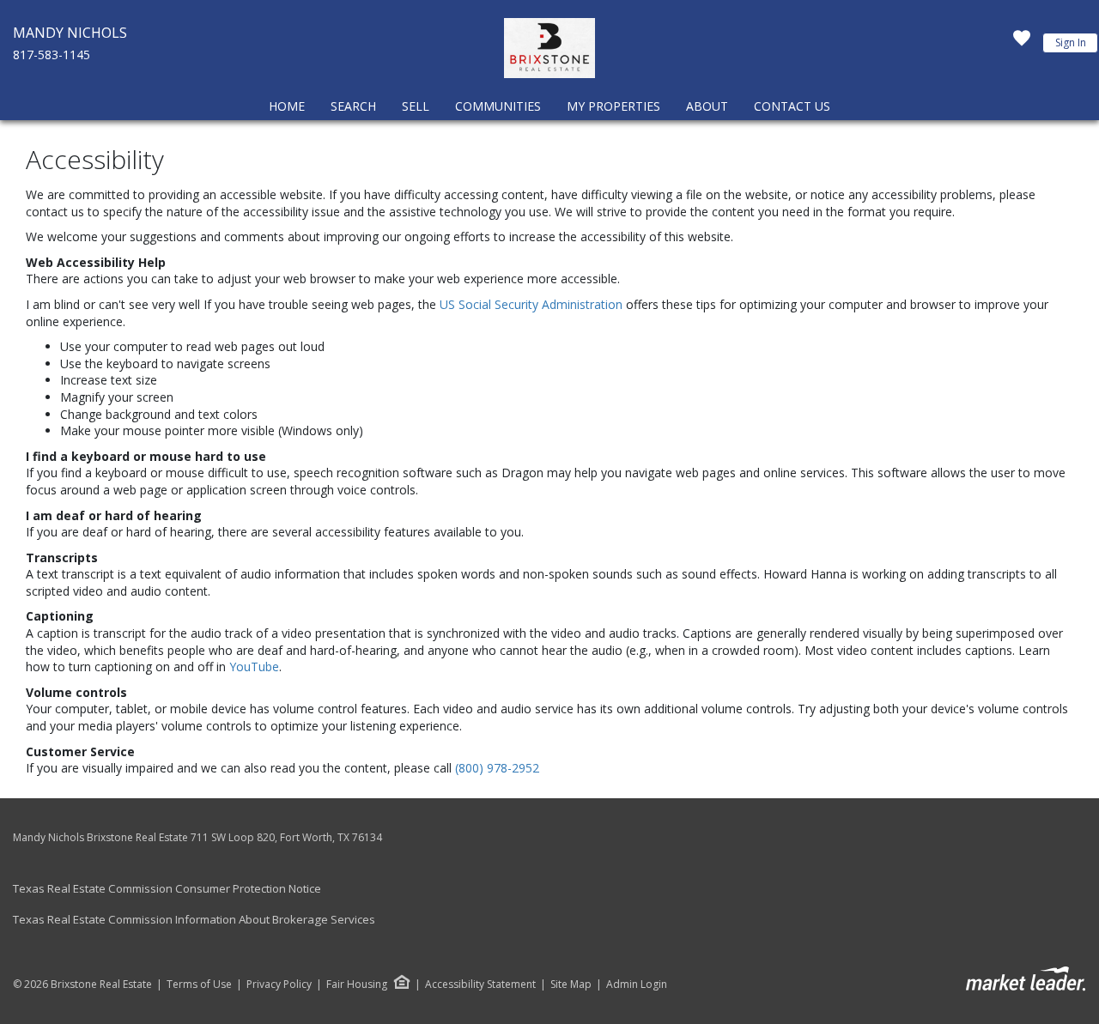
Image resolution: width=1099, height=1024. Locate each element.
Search (353, 106)
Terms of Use (199, 984)
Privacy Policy (279, 984)
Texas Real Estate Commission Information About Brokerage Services (194, 919)
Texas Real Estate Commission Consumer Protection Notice (167, 888)
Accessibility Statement (480, 984)
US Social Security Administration (533, 304)
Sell (415, 106)
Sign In (1070, 42)
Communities (498, 106)
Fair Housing (356, 984)
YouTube (254, 666)
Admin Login (636, 984)
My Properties (613, 106)
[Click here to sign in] (1021, 42)
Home (287, 106)
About (707, 106)
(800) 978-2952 (497, 768)
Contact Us (792, 106)
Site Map (571, 984)
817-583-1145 (51, 54)
